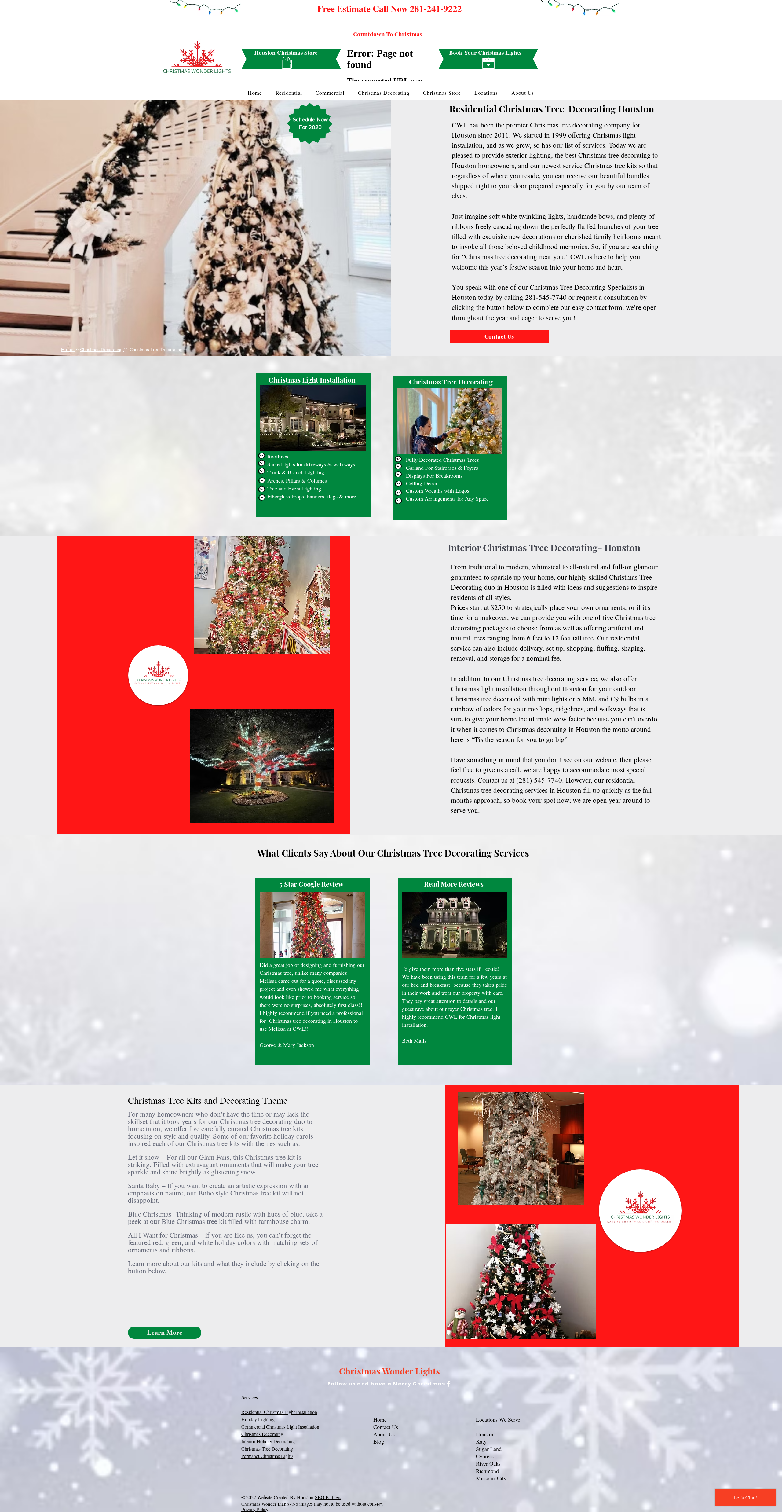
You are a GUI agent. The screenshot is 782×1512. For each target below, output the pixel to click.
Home (68, 349)
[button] (164, 1333)
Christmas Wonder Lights (389, 1371)
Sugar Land (489, 1448)
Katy (482, 1441)
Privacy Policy (254, 1509)
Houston (485, 1434)
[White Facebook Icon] (448, 1384)
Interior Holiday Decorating (268, 1441)
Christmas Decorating (102, 349)
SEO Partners (328, 1497)
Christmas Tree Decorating (267, 1448)
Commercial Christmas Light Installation (280, 1426)
